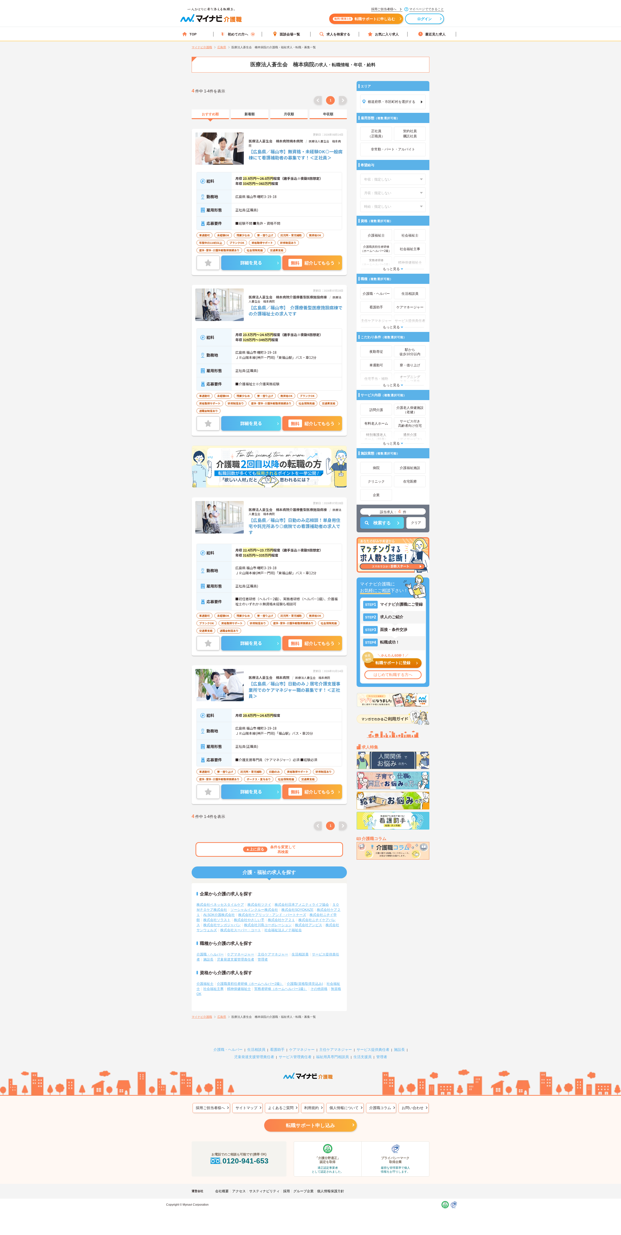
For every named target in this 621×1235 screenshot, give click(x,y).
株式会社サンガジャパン (222, 925)
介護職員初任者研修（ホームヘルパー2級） (250, 984)
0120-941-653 (245, 1161)
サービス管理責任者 (295, 1057)
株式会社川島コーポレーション (268, 925)
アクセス (239, 1191)
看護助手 (277, 1049)
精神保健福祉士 (239, 989)
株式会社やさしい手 (249, 920)
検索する (382, 522)
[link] (210, 114)
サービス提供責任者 (373, 1049)
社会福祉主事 (213, 989)
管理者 (263, 959)
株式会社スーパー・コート (240, 930)
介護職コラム (380, 1108)
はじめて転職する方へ (393, 675)
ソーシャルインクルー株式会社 (254, 910)
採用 (286, 1191)
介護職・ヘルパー (210, 954)
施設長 (208, 959)
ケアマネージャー (240, 954)
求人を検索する (338, 34)
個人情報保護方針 (330, 1191)
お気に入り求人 (387, 34)
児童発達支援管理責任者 (235, 959)
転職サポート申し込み (310, 1125)
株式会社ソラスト (216, 920)
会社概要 (222, 1191)
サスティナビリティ (264, 1191)
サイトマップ (246, 1108)
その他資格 (318, 989)
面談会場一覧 (290, 34)
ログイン (424, 19)
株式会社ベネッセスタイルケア (220, 904)
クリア (416, 523)
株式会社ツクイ (259, 904)
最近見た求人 (435, 34)
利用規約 (311, 1108)
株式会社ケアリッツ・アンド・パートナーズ (272, 915)
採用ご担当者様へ (210, 1108)
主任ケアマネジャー (273, 954)
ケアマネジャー (302, 1049)
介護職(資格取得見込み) (305, 984)
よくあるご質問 (281, 1108)
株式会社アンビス (308, 925)
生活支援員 (362, 1057)
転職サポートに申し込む (364, 19)
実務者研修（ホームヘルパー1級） (280, 989)
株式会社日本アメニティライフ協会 (302, 904)
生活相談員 (300, 954)
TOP (192, 34)
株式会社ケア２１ (281, 920)
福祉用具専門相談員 (332, 1057)
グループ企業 (303, 1191)
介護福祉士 (204, 984)
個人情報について (344, 1108)
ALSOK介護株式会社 (219, 915)
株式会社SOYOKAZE (297, 910)
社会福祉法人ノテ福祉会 (283, 930)
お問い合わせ (413, 1108)
